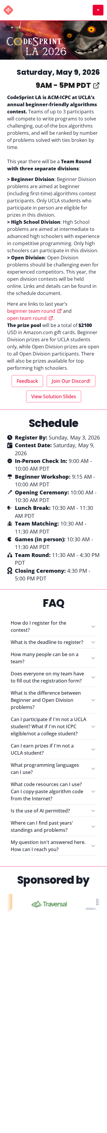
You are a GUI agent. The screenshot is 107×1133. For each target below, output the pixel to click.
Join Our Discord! (71, 381)
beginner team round (31, 311)
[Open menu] (98, 10)
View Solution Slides (53, 396)
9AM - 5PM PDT (63, 85)
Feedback (27, 381)
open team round (27, 318)
